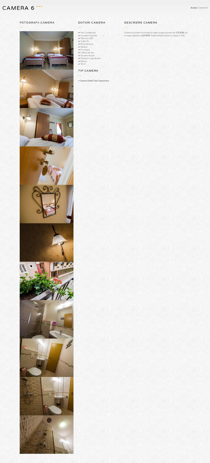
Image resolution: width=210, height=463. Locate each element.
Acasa (194, 7)
